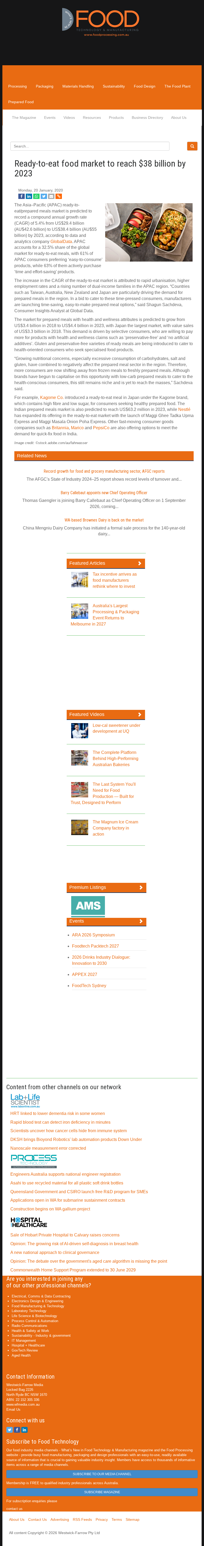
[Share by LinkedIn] (29, 196)
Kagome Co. (52, 397)
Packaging (44, 86)
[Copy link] (59, 196)
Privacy (102, 1519)
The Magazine (24, 117)
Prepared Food (21, 102)
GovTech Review (25, 1350)
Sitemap (132, 1519)
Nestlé (184, 409)
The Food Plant (177, 86)
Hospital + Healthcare (28, 1345)
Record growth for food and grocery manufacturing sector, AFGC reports (104, 471)
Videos (69, 117)
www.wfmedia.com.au (23, 1404)
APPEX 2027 (84, 974)
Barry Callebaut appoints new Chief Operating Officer (104, 492)
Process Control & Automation (35, 1321)
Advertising (59, 1519)
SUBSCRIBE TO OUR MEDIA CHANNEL (102, 1474)
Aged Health (21, 1355)
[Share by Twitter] (44, 196)
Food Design (144, 86)
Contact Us (37, 1519)
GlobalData (61, 241)
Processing (17, 86)
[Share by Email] (51, 196)
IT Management (24, 1341)
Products (116, 117)
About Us (178, 117)
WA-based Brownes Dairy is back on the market (104, 520)
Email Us (13, 1410)
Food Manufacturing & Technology (38, 1306)
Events (50, 117)
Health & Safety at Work (30, 1331)
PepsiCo (101, 427)
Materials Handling (78, 86)
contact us (14, 1509)
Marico (77, 427)
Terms (117, 1519)
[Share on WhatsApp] (36, 196)
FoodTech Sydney (89, 985)
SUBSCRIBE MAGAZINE (102, 1492)
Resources (92, 117)
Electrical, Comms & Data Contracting (41, 1296)
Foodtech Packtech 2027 (95, 946)
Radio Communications (29, 1326)
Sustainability (114, 86)
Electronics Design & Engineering (37, 1301)
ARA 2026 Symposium (93, 935)
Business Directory (147, 117)
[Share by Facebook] (21, 196)
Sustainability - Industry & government (41, 1335)
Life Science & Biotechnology (34, 1316)
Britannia (60, 427)
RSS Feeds (82, 1519)
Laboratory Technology (29, 1311)
